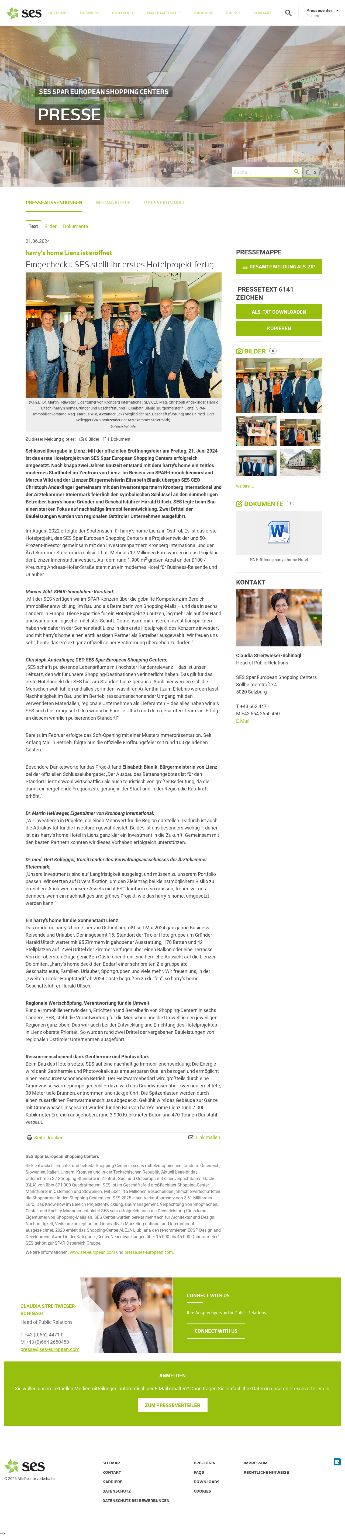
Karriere (203, 12)
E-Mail (242, 721)
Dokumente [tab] (75, 226)
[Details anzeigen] (279, 533)
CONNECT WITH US (216, 1331)
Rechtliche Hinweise (266, 1472)
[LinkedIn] (337, 1462)
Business (89, 12)
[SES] (24, 13)
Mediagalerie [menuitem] (113, 203)
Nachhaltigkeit (164, 12)
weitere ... (245, 486)
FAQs (199, 1472)
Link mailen (208, 1137)
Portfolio (123, 12)
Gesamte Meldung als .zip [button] (282, 267)
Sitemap (111, 1463)
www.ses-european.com (92, 1252)
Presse (233, 12)
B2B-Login (205, 1463)
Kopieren (279, 328)
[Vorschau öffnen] (124, 335)
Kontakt (262, 12)
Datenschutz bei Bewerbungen (136, 1500)
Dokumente (264, 504)
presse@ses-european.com (50, 1349)
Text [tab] (33, 226)
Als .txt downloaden (279, 312)
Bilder (255, 351)
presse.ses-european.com (149, 1252)
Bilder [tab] (50, 226)
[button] (297, 172)
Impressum (255, 1463)
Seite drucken (49, 1137)
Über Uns (58, 12)
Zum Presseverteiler (172, 1405)
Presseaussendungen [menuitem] (54, 203)
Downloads (206, 1481)
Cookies (202, 1491)
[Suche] (288, 13)
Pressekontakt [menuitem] (164, 203)
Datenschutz (116, 1491)
